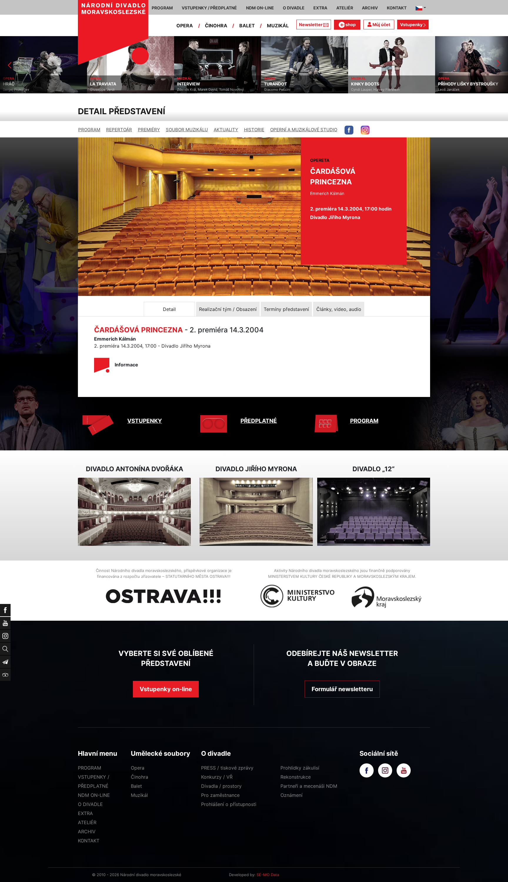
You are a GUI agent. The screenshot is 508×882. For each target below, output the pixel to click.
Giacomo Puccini (190, 89)
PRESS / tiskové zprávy (227, 768)
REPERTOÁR (119, 129)
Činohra (139, 777)
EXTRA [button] (320, 7)
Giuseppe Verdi (15, 89)
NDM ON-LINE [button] (260, 7)
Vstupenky (411, 24)
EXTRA (85, 813)
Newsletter (310, 24)
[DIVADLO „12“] (373, 512)
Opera (137, 768)
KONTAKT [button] (397, 7)
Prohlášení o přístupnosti (228, 804)
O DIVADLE (90, 804)
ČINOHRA (216, 25)
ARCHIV (87, 831)
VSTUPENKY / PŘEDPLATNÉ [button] (209, 7)
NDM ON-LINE (94, 795)
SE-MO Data (268, 874)
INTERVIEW (101, 84)
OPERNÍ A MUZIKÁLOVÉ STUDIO (303, 129)
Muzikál (139, 795)
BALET (247, 25)
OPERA (184, 25)
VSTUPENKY (144, 421)
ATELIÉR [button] (344, 7)
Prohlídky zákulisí (299, 768)
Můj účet (381, 24)
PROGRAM (89, 129)
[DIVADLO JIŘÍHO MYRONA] (256, 512)
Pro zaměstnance (220, 795)
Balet (136, 786)
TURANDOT (188, 84)
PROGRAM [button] (162, 7)
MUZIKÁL (278, 25)
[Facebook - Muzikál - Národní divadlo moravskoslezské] (349, 130)
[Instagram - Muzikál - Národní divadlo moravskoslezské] (365, 130)
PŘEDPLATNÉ (258, 421)
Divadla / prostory (221, 786)
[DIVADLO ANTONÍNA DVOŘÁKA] (134, 512)
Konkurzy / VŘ (217, 777)
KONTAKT (88, 841)
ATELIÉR (87, 822)
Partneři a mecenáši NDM (308, 786)
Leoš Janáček (361, 89)
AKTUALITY (226, 129)
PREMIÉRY (149, 129)
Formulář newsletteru (342, 689)
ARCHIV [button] (370, 7)
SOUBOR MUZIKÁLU (187, 129)
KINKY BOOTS (278, 84)
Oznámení (291, 795)
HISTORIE (254, 129)
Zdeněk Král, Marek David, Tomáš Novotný (123, 89)
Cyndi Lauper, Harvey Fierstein (288, 89)
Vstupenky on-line (166, 689)
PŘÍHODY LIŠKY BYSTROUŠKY (381, 84)
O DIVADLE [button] (294, 7)
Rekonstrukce (295, 777)
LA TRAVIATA (16, 84)
